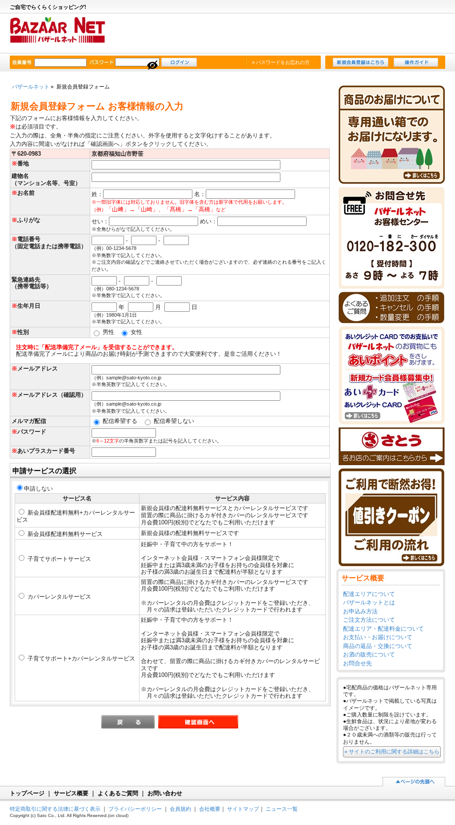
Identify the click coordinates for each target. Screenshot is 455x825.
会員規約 (180, 809)
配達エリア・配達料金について (383, 628)
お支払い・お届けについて (377, 637)
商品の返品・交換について (377, 646)
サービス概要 (71, 793)
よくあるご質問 (118, 793)
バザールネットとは (369, 602)
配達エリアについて (369, 594)
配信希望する (119, 421)
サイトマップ (243, 809)
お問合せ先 (357, 663)
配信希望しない (173, 421)
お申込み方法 (360, 611)
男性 (107, 332)
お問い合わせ (165, 793)
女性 (135, 332)
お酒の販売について (369, 654)
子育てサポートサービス (58, 558)
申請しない (38, 488)
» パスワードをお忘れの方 (281, 62)
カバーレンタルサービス (58, 596)
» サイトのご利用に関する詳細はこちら (391, 751)
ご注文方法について (369, 619)
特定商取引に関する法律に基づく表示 (55, 809)
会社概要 (209, 809)
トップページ (27, 793)
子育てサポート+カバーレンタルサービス (80, 658)
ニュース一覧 (282, 809)
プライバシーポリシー (135, 809)
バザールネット (62, 34)
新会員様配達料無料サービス (64, 534)
